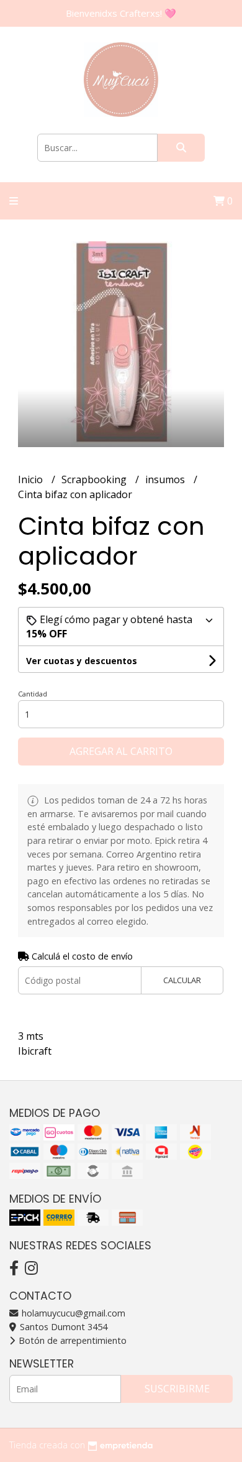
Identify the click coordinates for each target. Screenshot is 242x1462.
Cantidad (32, 693)
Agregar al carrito (121, 751)
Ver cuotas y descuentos (81, 661)
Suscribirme (177, 1388)
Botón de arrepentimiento (71, 1340)
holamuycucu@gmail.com (72, 1313)
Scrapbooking (95, 479)
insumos (166, 479)
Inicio (31, 479)
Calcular (182, 980)
